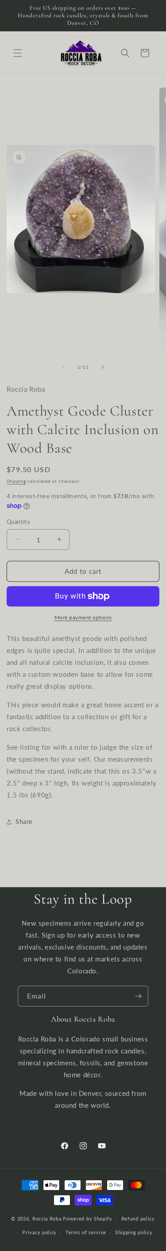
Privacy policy (39, 1232)
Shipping (16, 481)
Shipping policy (134, 1232)
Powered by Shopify (87, 1218)
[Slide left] (63, 367)
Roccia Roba (47, 1218)
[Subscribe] (138, 996)
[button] (17, 53)
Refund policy (138, 1218)
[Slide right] (102, 367)
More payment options (83, 617)
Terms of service (86, 1232)
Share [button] (23, 821)
